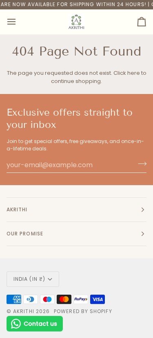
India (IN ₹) (29, 278)
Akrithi (23, 311)
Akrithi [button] (17, 209)
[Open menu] (19, 21)
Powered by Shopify (83, 311)
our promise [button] (25, 233)
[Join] (139, 163)
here (133, 73)
